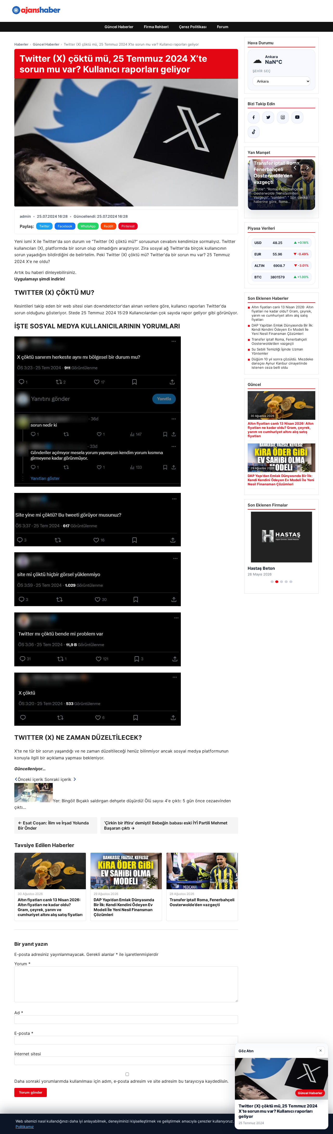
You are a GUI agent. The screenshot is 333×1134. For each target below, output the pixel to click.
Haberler (21, 44)
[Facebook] (254, 117)
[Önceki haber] (295, 167)
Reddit (108, 226)
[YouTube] (297, 117)
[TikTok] (254, 132)
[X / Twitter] (268, 117)
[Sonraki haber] (306, 167)
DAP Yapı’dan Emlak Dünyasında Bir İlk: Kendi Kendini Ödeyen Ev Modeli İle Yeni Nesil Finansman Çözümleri (282, 329)
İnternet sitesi (27, 1053)
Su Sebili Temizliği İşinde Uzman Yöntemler (277, 351)
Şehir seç (262, 71)
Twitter (44, 226)
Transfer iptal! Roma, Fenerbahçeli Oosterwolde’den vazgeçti (279, 341)
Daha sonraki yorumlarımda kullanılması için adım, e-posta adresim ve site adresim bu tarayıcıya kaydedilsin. (121, 1081)
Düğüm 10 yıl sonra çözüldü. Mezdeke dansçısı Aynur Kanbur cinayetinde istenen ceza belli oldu (282, 363)
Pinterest (128, 226)
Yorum (22, 963)
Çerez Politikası (193, 26)
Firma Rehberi (156, 26)
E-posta (23, 1033)
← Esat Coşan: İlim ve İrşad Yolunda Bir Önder (53, 825)
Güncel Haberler (119, 26)
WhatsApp (88, 226)
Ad (18, 1012)
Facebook (65, 226)
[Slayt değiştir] (272, 581)
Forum (222, 26)
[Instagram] (283, 117)
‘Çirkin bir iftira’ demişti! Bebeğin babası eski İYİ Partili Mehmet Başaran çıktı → (165, 825)
